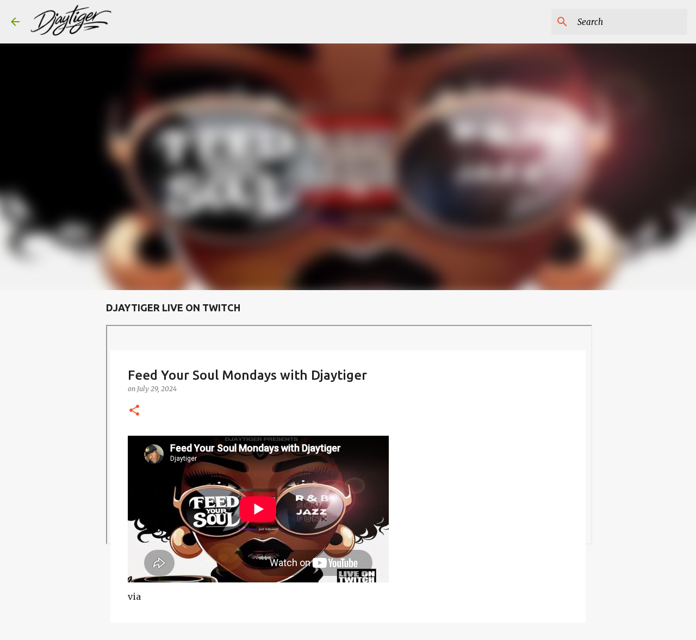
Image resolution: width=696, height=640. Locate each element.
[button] (134, 411)
